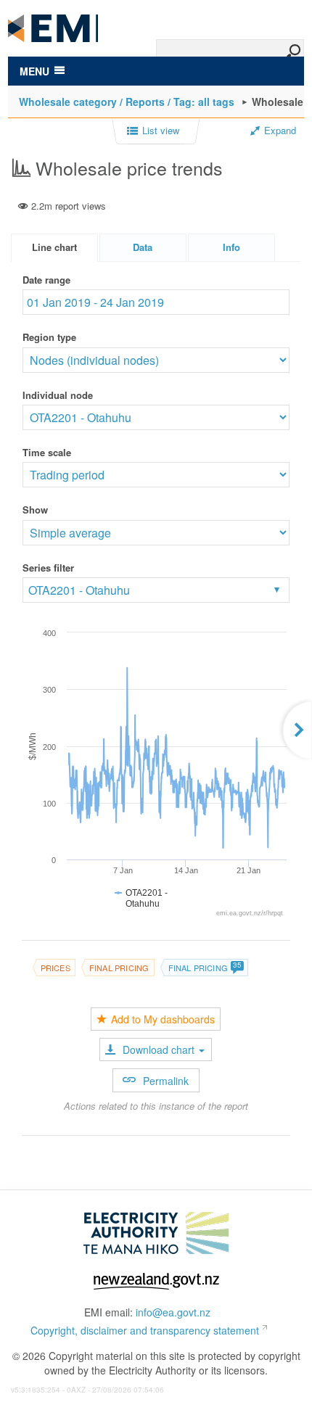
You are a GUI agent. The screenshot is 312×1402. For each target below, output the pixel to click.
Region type (49, 337)
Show (35, 509)
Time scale (46, 452)
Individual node (57, 395)
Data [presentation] (142, 247)
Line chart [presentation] (54, 247)
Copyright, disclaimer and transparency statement (144, 1330)
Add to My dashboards (163, 1019)
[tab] (54, 248)
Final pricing (119, 967)
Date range (46, 279)
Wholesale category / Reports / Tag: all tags (126, 101)
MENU (34, 71)
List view (160, 130)
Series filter (48, 567)
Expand (280, 130)
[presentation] (231, 247)
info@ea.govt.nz (173, 1312)
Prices (55, 967)
